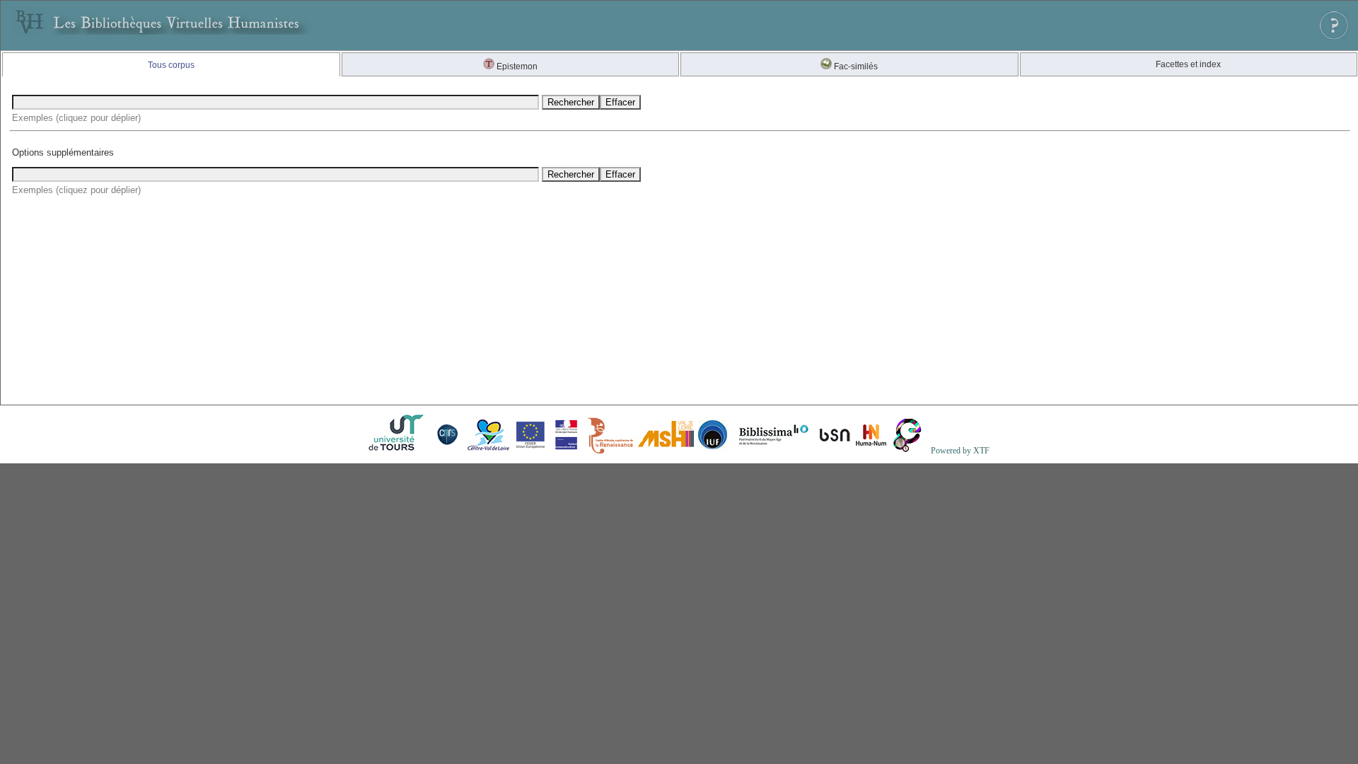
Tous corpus (171, 65)
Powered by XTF (960, 451)
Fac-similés (855, 66)
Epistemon (516, 66)
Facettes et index (1188, 64)
